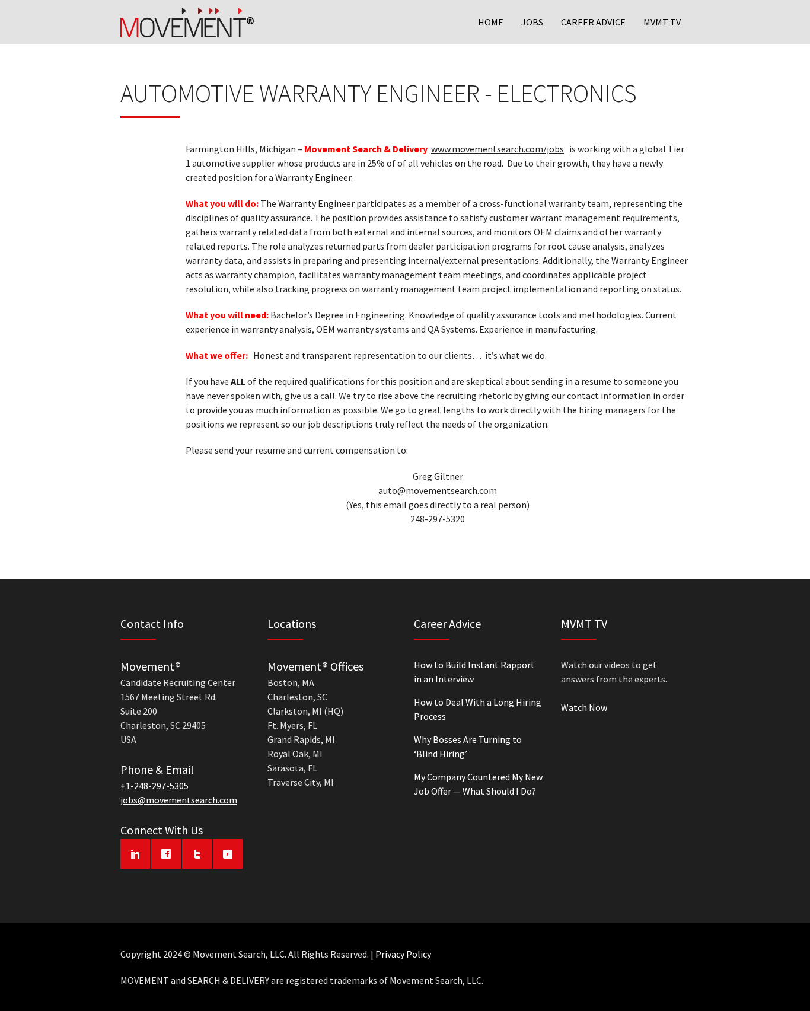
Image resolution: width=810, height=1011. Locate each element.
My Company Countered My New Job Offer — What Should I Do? (478, 784)
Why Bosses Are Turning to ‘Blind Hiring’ (468, 746)
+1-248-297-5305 (154, 786)
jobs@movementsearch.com (178, 800)
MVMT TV (662, 22)
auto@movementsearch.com (437, 490)
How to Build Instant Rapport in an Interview (474, 672)
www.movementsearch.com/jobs (497, 149)
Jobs (532, 22)
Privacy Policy (403, 954)
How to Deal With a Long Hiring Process (477, 709)
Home (490, 22)
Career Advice (593, 22)
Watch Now (584, 707)
